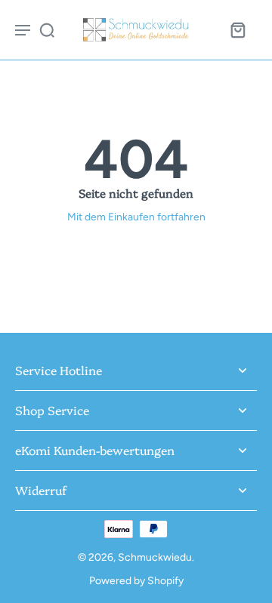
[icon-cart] (237, 29)
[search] (46, 29)
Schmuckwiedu (155, 557)
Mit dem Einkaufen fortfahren (136, 217)
